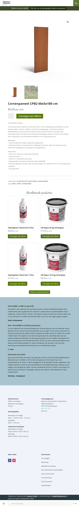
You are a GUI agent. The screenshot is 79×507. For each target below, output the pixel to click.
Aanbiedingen (46, 485)
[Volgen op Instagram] (14, 460)
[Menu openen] (3, 503)
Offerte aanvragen (14, 401)
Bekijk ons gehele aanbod (39, 292)
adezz (14, 184)
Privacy (10, 406)
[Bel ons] (76, 3)
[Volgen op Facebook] (9, 460)
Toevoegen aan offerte (29, 116)
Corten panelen (43, 181)
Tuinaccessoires (46, 481)
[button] (68, 22)
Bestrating (44, 462)
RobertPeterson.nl (59, 496)
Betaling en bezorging (15, 404)
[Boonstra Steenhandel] (6, 3)
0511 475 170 (45, 408)
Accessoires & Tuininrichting (27, 181)
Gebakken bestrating (48, 466)
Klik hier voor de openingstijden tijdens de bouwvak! (48, 8)
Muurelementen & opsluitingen (52, 470)
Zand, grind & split (47, 474)
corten (19, 184)
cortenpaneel (26, 184)
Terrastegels (45, 458)
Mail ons (44, 411)
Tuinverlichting (46, 478)
